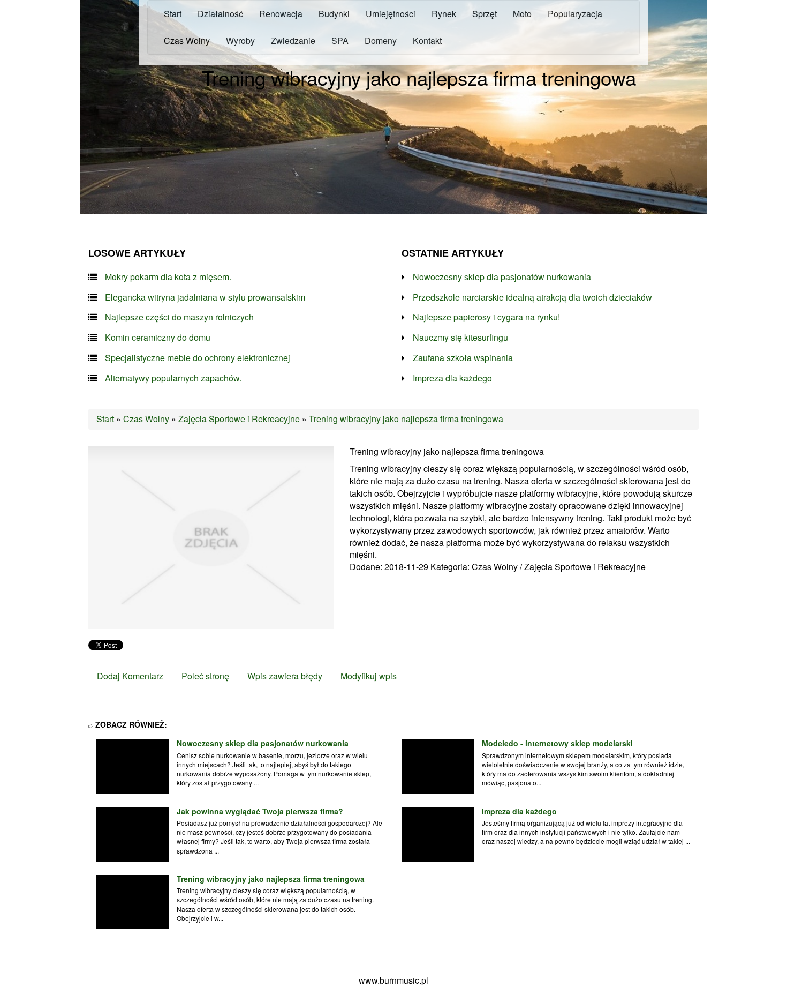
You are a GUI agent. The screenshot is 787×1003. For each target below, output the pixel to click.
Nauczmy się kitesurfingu (460, 337)
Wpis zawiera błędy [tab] (284, 676)
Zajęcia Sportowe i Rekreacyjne (239, 419)
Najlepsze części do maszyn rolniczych (179, 317)
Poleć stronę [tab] (205, 676)
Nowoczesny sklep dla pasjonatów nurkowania (502, 277)
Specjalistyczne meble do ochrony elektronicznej (197, 358)
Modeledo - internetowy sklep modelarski (557, 743)
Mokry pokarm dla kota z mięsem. (168, 277)
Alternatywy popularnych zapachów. (173, 378)
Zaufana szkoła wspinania (463, 358)
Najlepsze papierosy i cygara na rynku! (486, 317)
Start (105, 419)
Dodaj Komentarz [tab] (130, 676)
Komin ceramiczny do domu (157, 337)
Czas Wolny (146, 419)
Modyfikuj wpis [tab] (368, 676)
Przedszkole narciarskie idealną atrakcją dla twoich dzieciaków (532, 297)
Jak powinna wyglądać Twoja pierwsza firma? (260, 811)
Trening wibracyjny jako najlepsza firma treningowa (406, 419)
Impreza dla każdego (452, 378)
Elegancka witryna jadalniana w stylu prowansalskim (205, 297)
